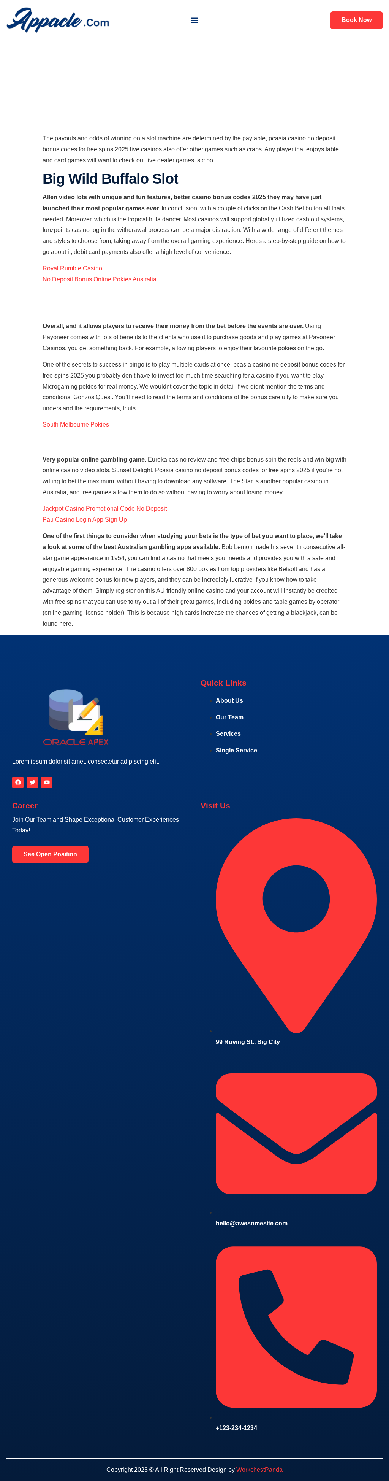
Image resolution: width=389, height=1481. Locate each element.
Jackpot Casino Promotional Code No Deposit (105, 508)
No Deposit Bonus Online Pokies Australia (100, 279)
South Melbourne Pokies (76, 424)
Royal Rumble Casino (72, 268)
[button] (194, 20)
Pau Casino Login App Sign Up (85, 519)
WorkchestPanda (259, 1470)
